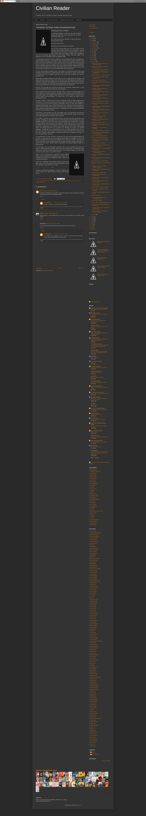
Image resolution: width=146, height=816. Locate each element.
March (93, 59)
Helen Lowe (93, 617)
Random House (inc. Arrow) (96, 511)
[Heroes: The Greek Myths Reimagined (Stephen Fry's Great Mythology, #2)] (38, 776)
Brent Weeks (93, 562)
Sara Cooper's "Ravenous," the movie (98, 309)
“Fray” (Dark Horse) (96, 195)
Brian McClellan (94, 565)
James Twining (93, 627)
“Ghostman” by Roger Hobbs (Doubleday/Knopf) (98, 152)
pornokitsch (94, 376)
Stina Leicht (93, 733)
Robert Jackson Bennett (95, 718)
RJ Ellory (92, 709)
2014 (92, 38)
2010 (92, 221)
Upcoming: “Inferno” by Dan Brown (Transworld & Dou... (99, 89)
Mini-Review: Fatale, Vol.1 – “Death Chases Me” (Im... (100, 67)
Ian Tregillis (93, 618)
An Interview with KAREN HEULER (100, 69)
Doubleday (51, 180)
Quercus (92, 509)
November (94, 44)
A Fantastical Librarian (96, 344)
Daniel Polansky (94, 587)
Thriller (37, 182)
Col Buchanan (93, 582)
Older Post (81, 268)
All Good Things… (94, 404)
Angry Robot (93, 473)
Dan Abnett (92, 584)
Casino (41, 180)
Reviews (42, 20)
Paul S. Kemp (93, 703)
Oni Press (92, 500)
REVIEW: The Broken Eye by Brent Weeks (99, 436)
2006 (92, 229)
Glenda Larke (93, 611)
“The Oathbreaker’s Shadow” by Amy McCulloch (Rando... (100, 133)
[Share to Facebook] (62, 179)
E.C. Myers (92, 594)
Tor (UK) (92, 516)
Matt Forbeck (93, 682)
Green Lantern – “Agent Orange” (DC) (100, 202)
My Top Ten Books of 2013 (96, 446)
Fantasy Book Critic (95, 319)
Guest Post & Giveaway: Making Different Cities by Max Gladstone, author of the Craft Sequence (99, 453)
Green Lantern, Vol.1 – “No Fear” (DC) (100, 75)
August (93, 50)
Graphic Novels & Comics (67, 20)
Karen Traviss (93, 651)
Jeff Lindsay (93, 632)
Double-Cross (46, 180)
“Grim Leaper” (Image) (97, 200)
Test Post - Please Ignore (96, 414)
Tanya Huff (92, 737)
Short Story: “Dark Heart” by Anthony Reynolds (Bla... (100, 181)
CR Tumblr (92, 24)
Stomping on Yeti (95, 413)
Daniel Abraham (94, 586)
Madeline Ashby (94, 673)
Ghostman (63, 180)
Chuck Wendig (93, 579)
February (94, 61)
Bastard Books (94, 450)
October (94, 46)
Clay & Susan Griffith (95, 581)
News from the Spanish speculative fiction (99, 409)
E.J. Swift (92, 596)
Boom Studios (93, 476)
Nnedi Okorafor (93, 699)
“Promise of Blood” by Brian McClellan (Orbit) (103, 266)
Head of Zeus (93, 488)
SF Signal (93, 403)
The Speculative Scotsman (97, 392)
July (93, 52)
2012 (92, 217)
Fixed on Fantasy (95, 435)
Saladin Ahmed (93, 721)
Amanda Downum (94, 541)
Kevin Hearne (93, 658)
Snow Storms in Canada (96, 372)
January (94, 214)
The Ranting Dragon (95, 381)
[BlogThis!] (59, 179)
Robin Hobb (93, 720)
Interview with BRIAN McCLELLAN (102, 258)
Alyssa (93, 752)
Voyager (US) (93, 524)
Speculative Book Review (97, 386)
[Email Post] (55, 178)
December (94, 42)
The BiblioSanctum (95, 313)
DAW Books (93, 478)
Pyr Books (92, 507)
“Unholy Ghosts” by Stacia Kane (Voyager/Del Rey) (99, 198)
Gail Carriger (93, 606)
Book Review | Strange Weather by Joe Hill (99, 393)
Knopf (70, 180)
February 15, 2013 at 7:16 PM (53, 223)
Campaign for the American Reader (99, 308)
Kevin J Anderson (94, 660)
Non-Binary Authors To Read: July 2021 (99, 367)
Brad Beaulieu (93, 553)
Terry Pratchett (93, 740)
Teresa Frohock (93, 739)
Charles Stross (93, 572)
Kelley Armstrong (94, 654)
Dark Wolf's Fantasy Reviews (98, 408)
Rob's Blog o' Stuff (95, 331)
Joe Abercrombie (94, 637)
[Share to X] (61, 179)
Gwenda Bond (93, 615)
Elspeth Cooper (94, 601)
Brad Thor (92, 556)
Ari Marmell (93, 546)
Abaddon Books (94, 470)
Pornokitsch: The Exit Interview (97, 377)
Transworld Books (94, 519)
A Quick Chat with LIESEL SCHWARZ (100, 101)
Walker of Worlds (95, 457)
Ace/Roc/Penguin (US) (95, 471)
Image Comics (93, 494)
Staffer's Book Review (96, 371)
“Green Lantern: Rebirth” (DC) (98, 80)
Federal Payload (57, 180)
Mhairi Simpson (94, 350)
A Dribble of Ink (94, 418)
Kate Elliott (92, 653)
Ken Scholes (93, 656)
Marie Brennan (93, 675)
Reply (41, 196)
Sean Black (93, 730)
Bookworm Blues (95, 325)
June (93, 54)
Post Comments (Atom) (47, 270)
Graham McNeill (94, 613)
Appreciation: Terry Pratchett (98, 122)
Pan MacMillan (93, 506)
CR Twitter (92, 26)
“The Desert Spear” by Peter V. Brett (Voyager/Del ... (100, 77)
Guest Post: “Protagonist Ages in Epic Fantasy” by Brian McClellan (103, 251)
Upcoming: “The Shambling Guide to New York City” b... (100, 120)
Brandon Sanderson (95, 558)
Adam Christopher (94, 534)
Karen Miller (93, 649)
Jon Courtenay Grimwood (96, 641)
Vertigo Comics (93, 521)
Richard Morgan (94, 713)
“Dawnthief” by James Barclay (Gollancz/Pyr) (98, 175)
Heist (67, 180)
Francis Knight (93, 603)
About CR (78, 20)
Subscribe (91, 32)
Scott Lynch (93, 728)
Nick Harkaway (93, 697)
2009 (92, 223)
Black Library (93, 475)
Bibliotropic (93, 356)
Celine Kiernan (93, 570)
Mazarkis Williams (94, 685)
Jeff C (41, 191)
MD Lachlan (93, 670)
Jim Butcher (93, 636)
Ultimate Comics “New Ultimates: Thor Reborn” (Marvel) (100, 145)
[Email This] (57, 179)
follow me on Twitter (105, 760)
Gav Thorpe (93, 610)
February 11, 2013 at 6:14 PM (50, 213)
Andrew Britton (93, 543)
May (93, 55)
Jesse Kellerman (94, 634)
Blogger (79, 805)
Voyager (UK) (93, 523)
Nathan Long (93, 694)
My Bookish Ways (95, 337)
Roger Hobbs (78, 180)
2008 (92, 225)
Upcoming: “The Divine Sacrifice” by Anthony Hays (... (100, 113)
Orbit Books (93, 502)
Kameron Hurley (94, 648)
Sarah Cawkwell (94, 725)
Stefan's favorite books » (105, 793)
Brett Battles (93, 563)
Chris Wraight (93, 577)
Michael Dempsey (94, 689)
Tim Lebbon (93, 742)
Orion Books (93, 504)
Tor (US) (92, 518)
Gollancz (92, 487)
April (93, 57)
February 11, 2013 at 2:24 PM (60, 202)
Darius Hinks (93, 589)
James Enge (93, 622)
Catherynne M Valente (95, 568)
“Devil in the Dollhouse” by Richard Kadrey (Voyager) (100, 211)
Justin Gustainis (94, 646)
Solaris (92, 514)
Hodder (92, 492)
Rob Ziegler (93, 716)
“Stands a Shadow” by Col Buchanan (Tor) (103, 275)
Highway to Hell (94, 431)
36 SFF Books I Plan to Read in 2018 (98, 382)
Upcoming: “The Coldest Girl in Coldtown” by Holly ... (99, 116)
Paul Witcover (93, 704)
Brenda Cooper (93, 560)
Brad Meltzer (93, 555)
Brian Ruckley (93, 567)
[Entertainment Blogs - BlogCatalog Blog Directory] (99, 463)
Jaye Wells (92, 630)
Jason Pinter (93, 629)
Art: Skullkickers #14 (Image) (98, 143)
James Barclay (93, 620)
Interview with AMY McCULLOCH (99, 135)
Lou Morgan (93, 668)
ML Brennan (93, 672)
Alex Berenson (93, 539)
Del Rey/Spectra (94, 483)
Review (73, 180)
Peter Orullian (93, 706)
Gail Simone (93, 608)
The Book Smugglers (96, 366)
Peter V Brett (93, 708)
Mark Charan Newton (95, 677)
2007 (92, 227)
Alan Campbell (93, 538)
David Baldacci (93, 591)
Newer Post (39, 268)
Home (36, 20)
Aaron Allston (93, 531)
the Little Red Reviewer (96, 361)
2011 (92, 219)
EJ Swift (92, 598)
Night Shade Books (94, 499)
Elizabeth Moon (94, 599)
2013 (92, 40)
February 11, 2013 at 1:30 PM (50, 191)
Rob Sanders (93, 715)
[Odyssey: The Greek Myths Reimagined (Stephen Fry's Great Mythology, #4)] (74, 776)
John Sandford (93, 639)
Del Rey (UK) (93, 482)
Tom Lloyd (92, 744)
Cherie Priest (93, 574)
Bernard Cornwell (94, 550)
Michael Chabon (94, 687)
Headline (92, 490)
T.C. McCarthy (93, 735)
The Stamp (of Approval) (96, 440)
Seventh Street (93, 512)
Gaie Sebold (93, 605)
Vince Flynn (93, 746)
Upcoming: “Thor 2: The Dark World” (100, 160)
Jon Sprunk (93, 642)
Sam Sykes (92, 723)
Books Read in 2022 (95, 357)
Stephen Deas (93, 732)
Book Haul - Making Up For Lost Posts (99, 441)
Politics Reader (93, 28)
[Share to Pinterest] (64, 179)
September (94, 48)
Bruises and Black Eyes (96, 430)
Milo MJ (42, 213)
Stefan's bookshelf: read (46, 770)
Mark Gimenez (93, 678)
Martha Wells (93, 680)
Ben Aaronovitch (94, 548)
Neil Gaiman (93, 696)
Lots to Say (93, 362)
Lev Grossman (93, 666)
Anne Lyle (92, 544)
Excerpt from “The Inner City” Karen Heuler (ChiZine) (100, 99)
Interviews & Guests (52, 20)
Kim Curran (93, 661)
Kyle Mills (92, 665)
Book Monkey (94, 445)
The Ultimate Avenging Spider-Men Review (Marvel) (100, 95)
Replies (43, 199)
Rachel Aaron (93, 711)
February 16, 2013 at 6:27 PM (60, 233)
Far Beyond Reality (95, 397)
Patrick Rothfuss (94, 701)
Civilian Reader (53, 8)
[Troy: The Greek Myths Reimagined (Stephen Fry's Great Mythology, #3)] (81, 776)
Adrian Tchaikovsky (94, 536)
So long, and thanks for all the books (98, 419)
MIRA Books (93, 497)
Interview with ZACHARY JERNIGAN (100, 187)
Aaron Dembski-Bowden (96, 532)
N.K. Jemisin (93, 692)
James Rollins (93, 625)
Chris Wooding (93, 575)
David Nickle (93, 593)
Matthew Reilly (93, 684)
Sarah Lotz (92, 727)
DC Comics (93, 480)
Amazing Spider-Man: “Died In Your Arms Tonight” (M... (100, 64)
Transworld (42, 182)
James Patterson (94, 623)
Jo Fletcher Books (94, 495)
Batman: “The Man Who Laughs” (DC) (100, 130)
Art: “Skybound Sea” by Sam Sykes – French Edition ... (100, 140)
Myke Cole (92, 691)
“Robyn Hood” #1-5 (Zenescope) (99, 172)
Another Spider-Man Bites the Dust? (100, 137)
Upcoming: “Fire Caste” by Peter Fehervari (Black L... (99, 166)
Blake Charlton (93, 551)
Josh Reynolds (93, 644)
